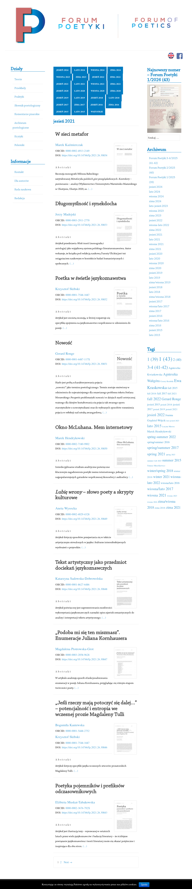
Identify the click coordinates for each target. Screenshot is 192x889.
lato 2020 (79, 90)
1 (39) (152, 359)
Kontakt (19, 172)
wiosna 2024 (97, 70)
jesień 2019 (62, 97)
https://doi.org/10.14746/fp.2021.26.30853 (84, 225)
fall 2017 (162, 393)
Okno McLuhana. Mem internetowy (93, 427)
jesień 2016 (97, 104)
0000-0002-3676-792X (78, 808)
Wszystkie (97, 111)
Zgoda (144, 884)
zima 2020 (115, 90)
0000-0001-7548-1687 (77, 295)
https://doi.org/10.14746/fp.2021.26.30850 (84, 448)
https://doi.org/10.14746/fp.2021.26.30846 (84, 747)
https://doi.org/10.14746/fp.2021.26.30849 (84, 518)
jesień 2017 (62, 104)
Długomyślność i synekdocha (86, 203)
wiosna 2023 (63, 77)
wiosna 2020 (97, 90)
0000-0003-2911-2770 (77, 220)
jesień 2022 (98, 77)
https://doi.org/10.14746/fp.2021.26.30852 (84, 299)
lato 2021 (79, 83)
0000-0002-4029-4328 (77, 514)
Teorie (18, 79)
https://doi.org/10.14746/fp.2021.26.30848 (84, 589)
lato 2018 (114, 97)
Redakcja (19, 198)
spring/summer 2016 (158, 442)
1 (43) (165, 358)
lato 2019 (79, 97)
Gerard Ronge (64, 353)
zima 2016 (114, 104)
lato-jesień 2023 (158, 206)
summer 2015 (171, 460)
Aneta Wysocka (66, 508)
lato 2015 (79, 111)
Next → (68, 862)
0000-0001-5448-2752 (77, 731)
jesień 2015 (62, 111)
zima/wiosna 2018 (159, 297)
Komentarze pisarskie (27, 114)
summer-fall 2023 (154, 460)
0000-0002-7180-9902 (77, 444)
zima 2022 (115, 77)
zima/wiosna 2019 (159, 282)
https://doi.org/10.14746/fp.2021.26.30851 (84, 364)
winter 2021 (161, 476)
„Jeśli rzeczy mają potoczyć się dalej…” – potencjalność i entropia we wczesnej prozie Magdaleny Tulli (96, 708)
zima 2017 (79, 104)
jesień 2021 (62, 83)
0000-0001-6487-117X (78, 359)
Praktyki (19, 97)
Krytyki (18, 136)
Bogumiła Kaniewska (69, 725)
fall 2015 (172, 388)
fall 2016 (151, 393)
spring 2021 (156, 453)
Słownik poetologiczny (27, 105)
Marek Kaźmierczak (69, 144)
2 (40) (177, 359)
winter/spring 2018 (160, 470)
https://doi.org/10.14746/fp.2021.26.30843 (84, 812)
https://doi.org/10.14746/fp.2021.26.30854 (84, 155)
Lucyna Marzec (168, 426)
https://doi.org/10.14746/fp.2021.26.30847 (84, 659)
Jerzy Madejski (65, 214)
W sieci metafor (71, 134)
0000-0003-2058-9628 (77, 654)
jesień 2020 (62, 90)
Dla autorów (21, 181)
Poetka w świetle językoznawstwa (90, 278)
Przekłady (20, 88)
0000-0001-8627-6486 (77, 584)
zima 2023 (81, 77)
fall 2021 (172, 393)
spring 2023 (170, 454)
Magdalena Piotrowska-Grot (74, 649)
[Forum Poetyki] (30, 25)
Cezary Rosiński (166, 381)
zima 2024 (115, 70)
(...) (90, 189)
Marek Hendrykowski (70, 438)
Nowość (63, 343)
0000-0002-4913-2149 (77, 151)
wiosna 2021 (97, 83)
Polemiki (19, 145)
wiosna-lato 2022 (159, 225)
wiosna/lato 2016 (159, 320)
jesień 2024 (62, 70)
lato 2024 (79, 70)
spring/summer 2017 (163, 447)
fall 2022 (154, 398)
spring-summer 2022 (161, 436)
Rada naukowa (22, 189)
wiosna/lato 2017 (159, 306)
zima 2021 (115, 83)
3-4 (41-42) (157, 367)
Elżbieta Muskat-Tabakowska (75, 802)
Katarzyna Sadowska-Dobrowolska (79, 578)
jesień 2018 (97, 97)
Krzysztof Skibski (67, 288)
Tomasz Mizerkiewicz (156, 465)
